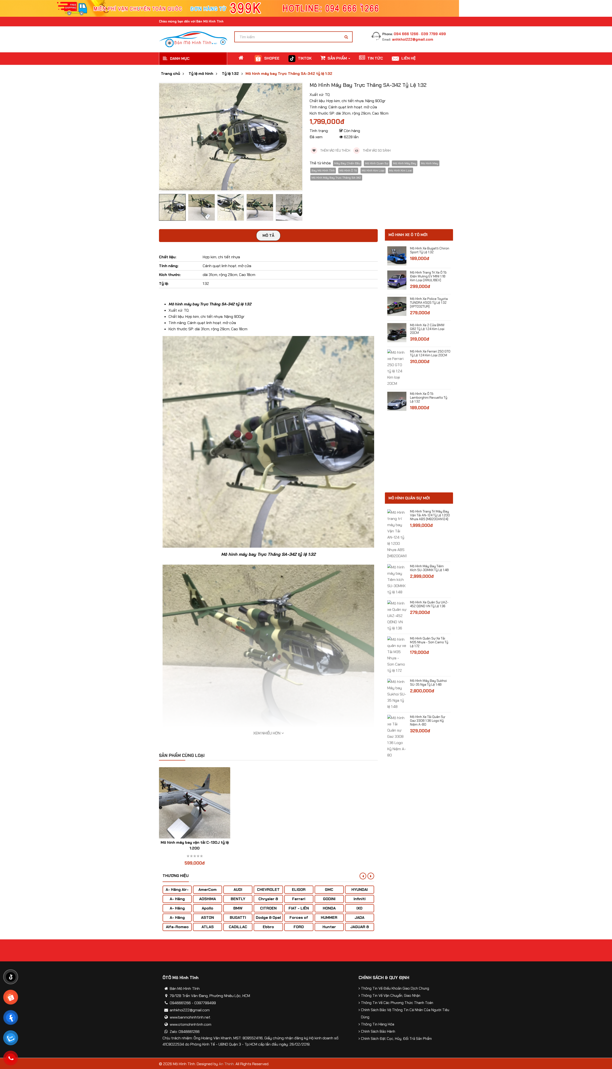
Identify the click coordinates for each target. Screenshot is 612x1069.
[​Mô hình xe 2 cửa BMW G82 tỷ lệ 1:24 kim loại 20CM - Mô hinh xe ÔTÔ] (396, 332)
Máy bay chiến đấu (347, 163)
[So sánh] (195, 808)
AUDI (238, 889)
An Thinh (226, 1063)
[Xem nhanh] (204, 808)
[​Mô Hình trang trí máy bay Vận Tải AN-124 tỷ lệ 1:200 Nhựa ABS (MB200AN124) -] (396, 533)
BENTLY (238, 898)
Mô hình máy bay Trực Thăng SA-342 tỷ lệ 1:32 (289, 74)
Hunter (329, 926)
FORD (299, 926)
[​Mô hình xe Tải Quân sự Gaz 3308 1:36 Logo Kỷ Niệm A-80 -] (396, 736)
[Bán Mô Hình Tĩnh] (193, 38)
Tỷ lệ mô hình (201, 74)
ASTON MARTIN (207, 920)
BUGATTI (238, 917)
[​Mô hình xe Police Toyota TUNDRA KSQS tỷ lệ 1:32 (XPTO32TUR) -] (396, 306)
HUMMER (329, 917)
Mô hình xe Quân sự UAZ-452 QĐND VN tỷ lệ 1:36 (429, 604)
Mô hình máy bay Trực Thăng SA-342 (336, 178)
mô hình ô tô (348, 170)
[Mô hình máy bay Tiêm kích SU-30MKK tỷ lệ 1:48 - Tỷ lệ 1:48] (396, 579)
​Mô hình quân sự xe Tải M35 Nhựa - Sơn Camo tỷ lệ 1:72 (429, 642)
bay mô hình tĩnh (323, 170)
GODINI (329, 898)
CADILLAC (238, 926)
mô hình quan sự (376, 163)
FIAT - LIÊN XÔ (299, 910)
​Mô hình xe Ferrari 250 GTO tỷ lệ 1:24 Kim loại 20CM (430, 353)
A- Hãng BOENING (177, 910)
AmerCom (207, 889)
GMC (329, 889)
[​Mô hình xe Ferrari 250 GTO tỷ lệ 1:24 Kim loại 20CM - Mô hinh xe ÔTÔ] (396, 367)
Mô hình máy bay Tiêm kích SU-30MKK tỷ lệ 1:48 (429, 568)
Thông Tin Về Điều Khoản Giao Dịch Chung (395, 988)
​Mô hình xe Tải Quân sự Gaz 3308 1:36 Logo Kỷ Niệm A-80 (427, 721)
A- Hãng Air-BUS (177, 892)
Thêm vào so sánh (376, 151)
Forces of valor (299, 920)
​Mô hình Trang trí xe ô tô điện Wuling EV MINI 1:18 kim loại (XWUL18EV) (428, 276)
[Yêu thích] (185, 808)
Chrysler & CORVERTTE (268, 901)
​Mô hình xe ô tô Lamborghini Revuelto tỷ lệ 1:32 (428, 397)
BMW (237, 908)
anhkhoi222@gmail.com (412, 39)
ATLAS (208, 926)
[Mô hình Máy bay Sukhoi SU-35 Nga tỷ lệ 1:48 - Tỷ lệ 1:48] (396, 693)
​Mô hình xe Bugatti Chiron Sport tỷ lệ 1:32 (429, 250)
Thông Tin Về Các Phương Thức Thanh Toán (397, 1002)
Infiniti (360, 898)
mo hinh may (429, 163)
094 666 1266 (406, 34)
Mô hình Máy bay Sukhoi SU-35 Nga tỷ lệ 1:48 (428, 682)
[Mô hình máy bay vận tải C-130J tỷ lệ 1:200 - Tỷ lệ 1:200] (194, 802)
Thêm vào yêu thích (335, 151)
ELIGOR (299, 889)
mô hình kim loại (373, 170)
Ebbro (268, 926)
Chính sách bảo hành (378, 1031)
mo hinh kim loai (400, 170)
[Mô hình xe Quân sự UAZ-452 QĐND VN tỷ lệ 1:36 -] (396, 615)
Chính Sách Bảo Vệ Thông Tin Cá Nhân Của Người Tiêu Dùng (405, 1013)
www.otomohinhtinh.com (190, 1024)
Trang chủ (170, 74)
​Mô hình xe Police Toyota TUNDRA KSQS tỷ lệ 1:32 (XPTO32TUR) (429, 303)
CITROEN (268, 908)
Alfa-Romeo (177, 926)
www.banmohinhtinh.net (190, 1017)
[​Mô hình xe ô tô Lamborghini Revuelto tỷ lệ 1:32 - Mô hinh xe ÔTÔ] (396, 400)
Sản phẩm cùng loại (182, 755)
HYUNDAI (359, 889)
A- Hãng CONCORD (177, 920)
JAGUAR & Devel (359, 929)
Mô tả (268, 235)
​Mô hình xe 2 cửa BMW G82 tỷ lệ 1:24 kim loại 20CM (427, 329)
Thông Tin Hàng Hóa (377, 1024)
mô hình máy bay (404, 163)
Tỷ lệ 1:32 (230, 74)
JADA (359, 917)
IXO (359, 908)
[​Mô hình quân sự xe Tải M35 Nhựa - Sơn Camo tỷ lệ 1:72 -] (396, 654)
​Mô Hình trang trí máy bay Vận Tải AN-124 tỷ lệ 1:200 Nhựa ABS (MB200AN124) (430, 515)
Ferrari (298, 898)
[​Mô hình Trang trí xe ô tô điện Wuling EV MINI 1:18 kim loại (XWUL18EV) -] (396, 279)
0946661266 (180, 1002)
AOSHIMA (207, 898)
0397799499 (205, 1002)
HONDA (329, 908)
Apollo (207, 908)
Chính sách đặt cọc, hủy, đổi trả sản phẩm (396, 1038)
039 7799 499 (433, 34)
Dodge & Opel (268, 917)
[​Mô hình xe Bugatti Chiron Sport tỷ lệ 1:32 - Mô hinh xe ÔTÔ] (396, 255)
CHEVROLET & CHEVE (268, 892)
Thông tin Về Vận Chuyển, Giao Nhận (390, 995)
